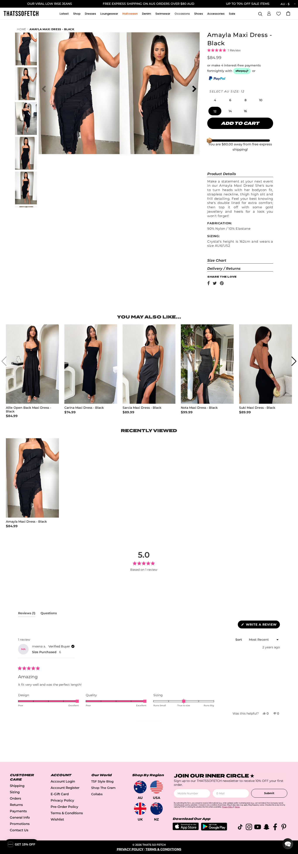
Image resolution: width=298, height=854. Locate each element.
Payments (18, 811)
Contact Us (19, 830)
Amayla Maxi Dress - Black (51, 29)
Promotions (20, 824)
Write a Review (262, 625)
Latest (64, 14)
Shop (76, 14)
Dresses (90, 14)
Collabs (97, 794)
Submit (269, 793)
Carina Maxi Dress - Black (84, 408)
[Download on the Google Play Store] (214, 829)
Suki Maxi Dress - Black (257, 408)
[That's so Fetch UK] (140, 808)
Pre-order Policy (64, 807)
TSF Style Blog (102, 781)
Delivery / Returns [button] (224, 268)
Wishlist (57, 819)
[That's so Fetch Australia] (140, 787)
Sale (232, 14)
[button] (269, 13)
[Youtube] (257, 828)
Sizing (15, 792)
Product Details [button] (221, 174)
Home (21, 29)
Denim (146, 14)
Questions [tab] (49, 614)
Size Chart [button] (216, 260)
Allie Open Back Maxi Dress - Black (28, 409)
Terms (237, 807)
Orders (15, 798)
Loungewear (109, 14)
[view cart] (288, 13)
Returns (16, 805)
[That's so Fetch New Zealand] (156, 808)
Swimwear (162, 14)
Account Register (65, 788)
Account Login (63, 781)
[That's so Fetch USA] (156, 787)
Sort (239, 640)
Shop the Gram (103, 788)
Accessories (215, 14)
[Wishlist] (278, 13)
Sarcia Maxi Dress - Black (142, 408)
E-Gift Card (60, 794)
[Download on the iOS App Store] (186, 829)
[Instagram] (249, 828)
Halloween (130, 14)
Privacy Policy (62, 800)
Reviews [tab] (26, 614)
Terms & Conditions (67, 813)
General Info (20, 817)
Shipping (17, 786)
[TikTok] (240, 828)
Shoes (198, 14)
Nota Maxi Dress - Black (199, 408)
